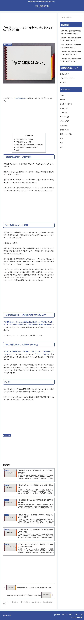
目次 (26, 135)
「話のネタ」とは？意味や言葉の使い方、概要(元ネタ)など (70, 32)
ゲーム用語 (63, 112)
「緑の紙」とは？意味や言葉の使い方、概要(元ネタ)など (70, 39)
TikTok (62, 99)
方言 (61, 138)
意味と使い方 (8, 435)
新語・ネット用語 (66, 134)
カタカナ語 (63, 108)
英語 (61, 142)
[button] (80, 17)
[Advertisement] (29, 20)
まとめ (18, 150)
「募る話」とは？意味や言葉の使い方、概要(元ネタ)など (70, 60)
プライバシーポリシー (67, 78)
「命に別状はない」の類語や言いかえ (27, 147)
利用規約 (63, 82)
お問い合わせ (64, 74)
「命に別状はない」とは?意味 (24, 139)
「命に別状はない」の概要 (23, 142)
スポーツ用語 (64, 117)
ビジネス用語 (64, 121)
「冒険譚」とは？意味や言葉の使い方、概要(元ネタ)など (70, 53)
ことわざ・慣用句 (66, 104)
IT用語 (62, 95)
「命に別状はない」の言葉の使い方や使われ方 (29, 144)
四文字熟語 (63, 125)
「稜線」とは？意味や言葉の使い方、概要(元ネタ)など (70, 46)
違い (61, 147)
